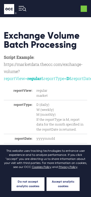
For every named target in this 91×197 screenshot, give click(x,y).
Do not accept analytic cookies (27, 184)
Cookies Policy (41, 167)
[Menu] (21, 9)
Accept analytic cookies (63, 184)
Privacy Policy (68, 167)
